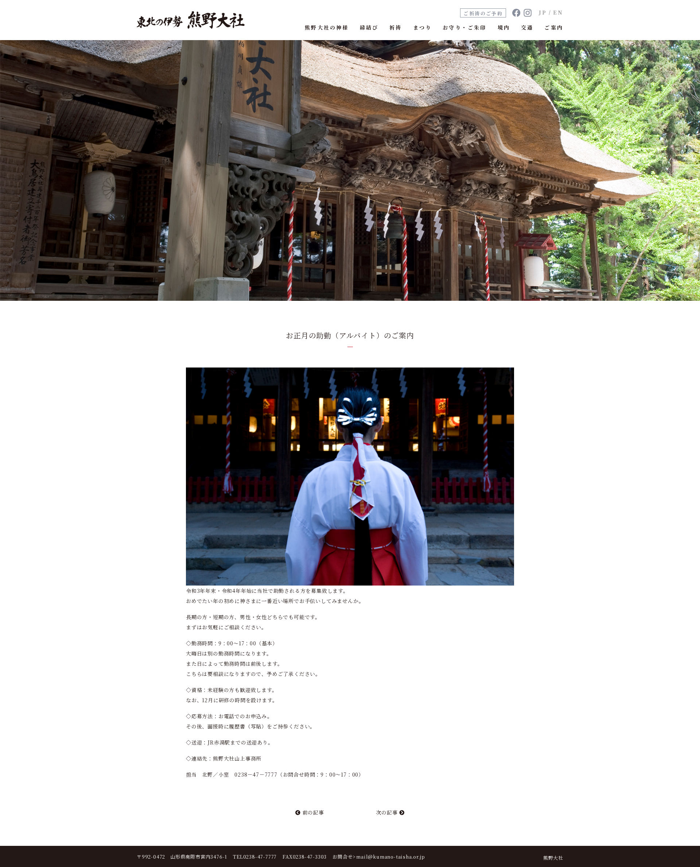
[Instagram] (527, 13)
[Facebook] (516, 13)
